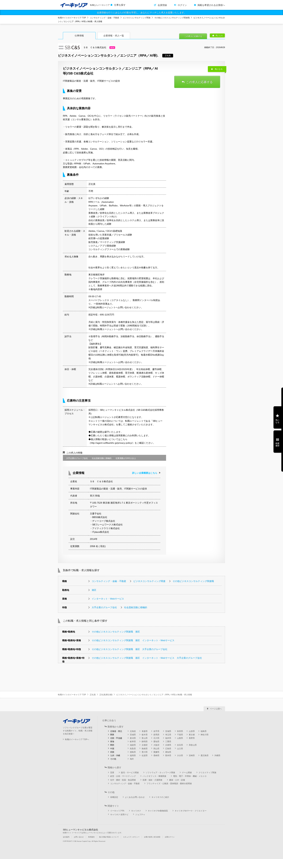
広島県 (168, 748)
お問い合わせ (79, 837)
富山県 (145, 738)
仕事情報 (79, 35)
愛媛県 (156, 752)
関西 (112, 745)
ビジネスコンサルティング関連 (137, 18)
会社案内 (66, 837)
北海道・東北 (116, 731)
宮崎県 (192, 755)
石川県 (156, 738)
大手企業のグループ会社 (104, 607)
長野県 (192, 738)
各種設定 (114, 797)
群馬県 (156, 735)
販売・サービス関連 (130, 772)
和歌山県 (193, 745)
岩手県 (156, 731)
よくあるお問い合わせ (135, 797)
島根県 (145, 748)
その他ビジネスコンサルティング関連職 (172, 18)
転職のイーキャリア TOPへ (77, 739)
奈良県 (180, 745)
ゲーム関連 (187, 772)
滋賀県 (133, 745)
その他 (113, 759)
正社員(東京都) (106, 694)
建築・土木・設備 (177, 780)
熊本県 (168, 755)
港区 (94, 590)
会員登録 (162, 5)
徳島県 (133, 752)
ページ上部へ (216, 709)
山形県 (192, 731)
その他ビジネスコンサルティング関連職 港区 (116, 631)
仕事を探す (120, 5)
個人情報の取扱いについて (109, 837)
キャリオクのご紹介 (160, 797)
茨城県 (133, 735)
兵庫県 (168, 745)
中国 (112, 748)
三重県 (168, 741)
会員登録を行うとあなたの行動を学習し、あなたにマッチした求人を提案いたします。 (141, 12)
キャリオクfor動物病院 (158, 811)
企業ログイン (170, 837)
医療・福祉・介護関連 (152, 780)
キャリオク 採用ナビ (119, 814)
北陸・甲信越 (116, 738)
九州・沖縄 (115, 755)
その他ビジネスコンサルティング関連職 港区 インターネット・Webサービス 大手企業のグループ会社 (147, 658)
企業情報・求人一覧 (113, 35)
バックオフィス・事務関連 (154, 776)
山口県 (180, 748)
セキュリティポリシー (131, 837)
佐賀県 (145, 755)
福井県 (168, 738)
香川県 (145, 752)
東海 (112, 741)
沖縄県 (217, 755)
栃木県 (145, 735)
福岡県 (133, 755)
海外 (132, 759)
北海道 (133, 731)
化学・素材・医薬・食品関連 (123, 780)
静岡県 (145, 741)
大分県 (180, 755)
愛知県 (156, 741)
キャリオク (136, 811)
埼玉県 (168, 735)
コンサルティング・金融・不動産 (104, 18)
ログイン (182, 5)
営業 (112, 772)
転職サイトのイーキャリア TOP (72, 18)
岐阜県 (133, 741)
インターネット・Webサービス (108, 598)
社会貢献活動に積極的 (135, 607)
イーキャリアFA (117, 811)
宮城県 (168, 731)
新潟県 (133, 738)
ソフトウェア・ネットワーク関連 (160, 772)
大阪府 (156, 745)
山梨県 (180, 738)
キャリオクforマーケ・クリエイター (191, 811)
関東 (112, 735)
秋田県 (180, 731)
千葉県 (180, 735)
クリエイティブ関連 (207, 772)
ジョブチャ (140, 814)
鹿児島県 (204, 755)
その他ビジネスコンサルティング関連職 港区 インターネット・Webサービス (133, 640)
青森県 (145, 731)
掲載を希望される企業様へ (211, 5)
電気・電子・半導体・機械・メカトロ (190, 776)
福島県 (204, 731)
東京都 (192, 735)
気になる (219, 35)
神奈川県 (204, 735)
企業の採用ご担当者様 (152, 837)
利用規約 (91, 837)
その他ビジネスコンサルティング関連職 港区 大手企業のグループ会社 (129, 649)
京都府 (145, 745)
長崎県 (156, 755)
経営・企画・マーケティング (123, 776)
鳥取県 (133, 748)
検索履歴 (277, 444)
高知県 (168, 752)
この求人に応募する (193, 36)
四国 (112, 752)
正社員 (93, 694)
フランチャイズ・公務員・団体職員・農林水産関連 (169, 783)
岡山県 (156, 748)
